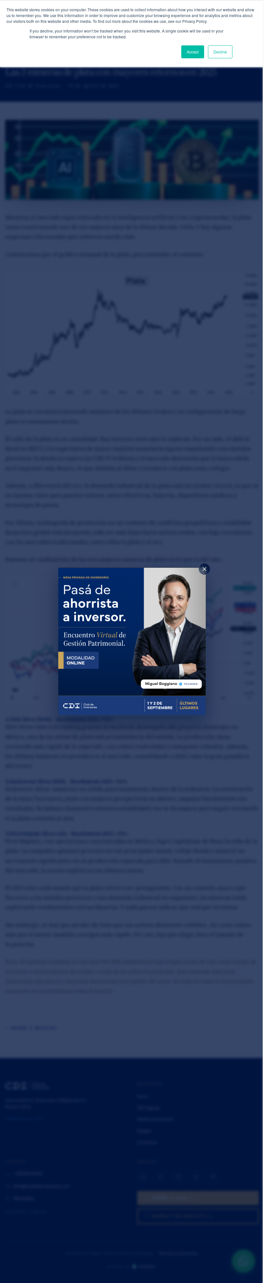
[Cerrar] (204, 569)
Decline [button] (220, 51)
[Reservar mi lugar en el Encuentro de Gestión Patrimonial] (132, 641)
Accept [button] (193, 51)
